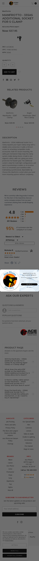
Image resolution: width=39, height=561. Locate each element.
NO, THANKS (29, 287)
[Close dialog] (38, 271)
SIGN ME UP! (29, 284)
